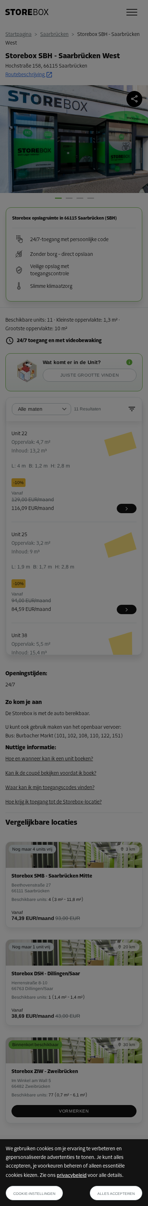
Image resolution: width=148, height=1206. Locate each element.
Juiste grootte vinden (89, 375)
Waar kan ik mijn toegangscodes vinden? (49, 788)
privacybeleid (72, 1175)
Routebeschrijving (25, 75)
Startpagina (18, 34)
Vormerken (74, 1111)
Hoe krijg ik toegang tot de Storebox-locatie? (53, 802)
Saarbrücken (54, 34)
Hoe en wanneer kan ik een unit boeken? (49, 759)
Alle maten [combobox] (30, 409)
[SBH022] (127, 508)
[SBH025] (127, 609)
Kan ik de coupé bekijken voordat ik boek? (50, 773)
